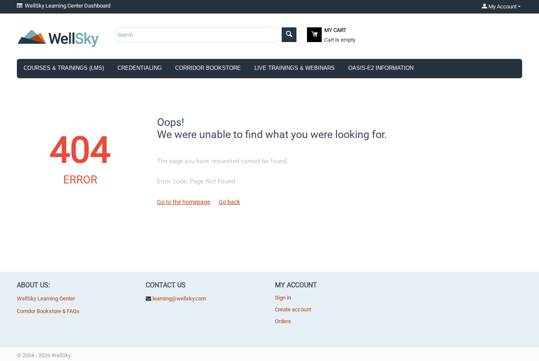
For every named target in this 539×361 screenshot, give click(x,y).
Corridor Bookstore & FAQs (48, 311)
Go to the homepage (183, 202)
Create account (293, 309)
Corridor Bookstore (208, 68)
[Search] (289, 34)
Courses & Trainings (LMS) (64, 68)
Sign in (283, 298)
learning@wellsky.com (179, 298)
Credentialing (139, 68)
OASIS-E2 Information (381, 68)
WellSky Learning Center (46, 298)
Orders (283, 321)
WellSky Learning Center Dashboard (66, 6)
